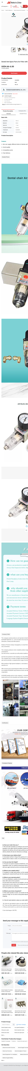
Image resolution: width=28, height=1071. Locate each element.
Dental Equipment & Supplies (19, 10)
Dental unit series (5, 1032)
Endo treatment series (19, 1030)
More (2, 1060)
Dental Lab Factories (7, 1051)
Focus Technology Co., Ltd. (18, 1065)
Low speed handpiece (19, 1027)
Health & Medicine (8, 10)
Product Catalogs (22, 1024)
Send (14, 945)
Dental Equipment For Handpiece (10, 1054)
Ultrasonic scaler (5, 1030)
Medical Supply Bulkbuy (8, 1057)
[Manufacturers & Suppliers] (14, 2)
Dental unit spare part (19, 1032)
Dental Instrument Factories (9, 1047)
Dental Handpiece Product (20, 1051)
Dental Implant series (6, 1027)
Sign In (3, 104)
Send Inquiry (14, 73)
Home (2, 10)
